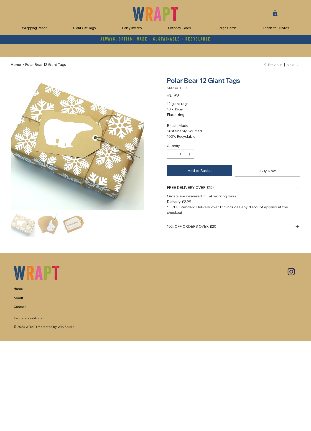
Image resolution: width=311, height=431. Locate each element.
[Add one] (189, 154)
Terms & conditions (28, 318)
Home (18, 289)
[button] (275, 13)
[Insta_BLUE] (291, 272)
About (18, 298)
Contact (20, 307)
